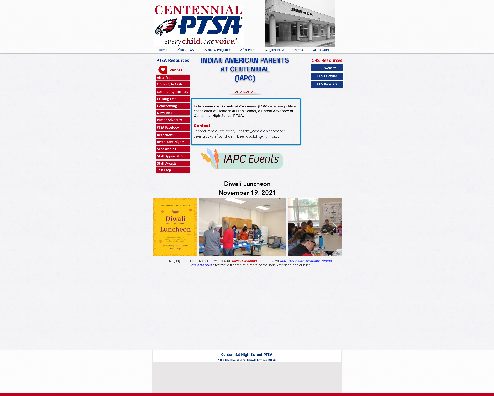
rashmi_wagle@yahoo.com (262, 131)
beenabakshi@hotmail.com (260, 136)
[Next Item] (335, 227)
